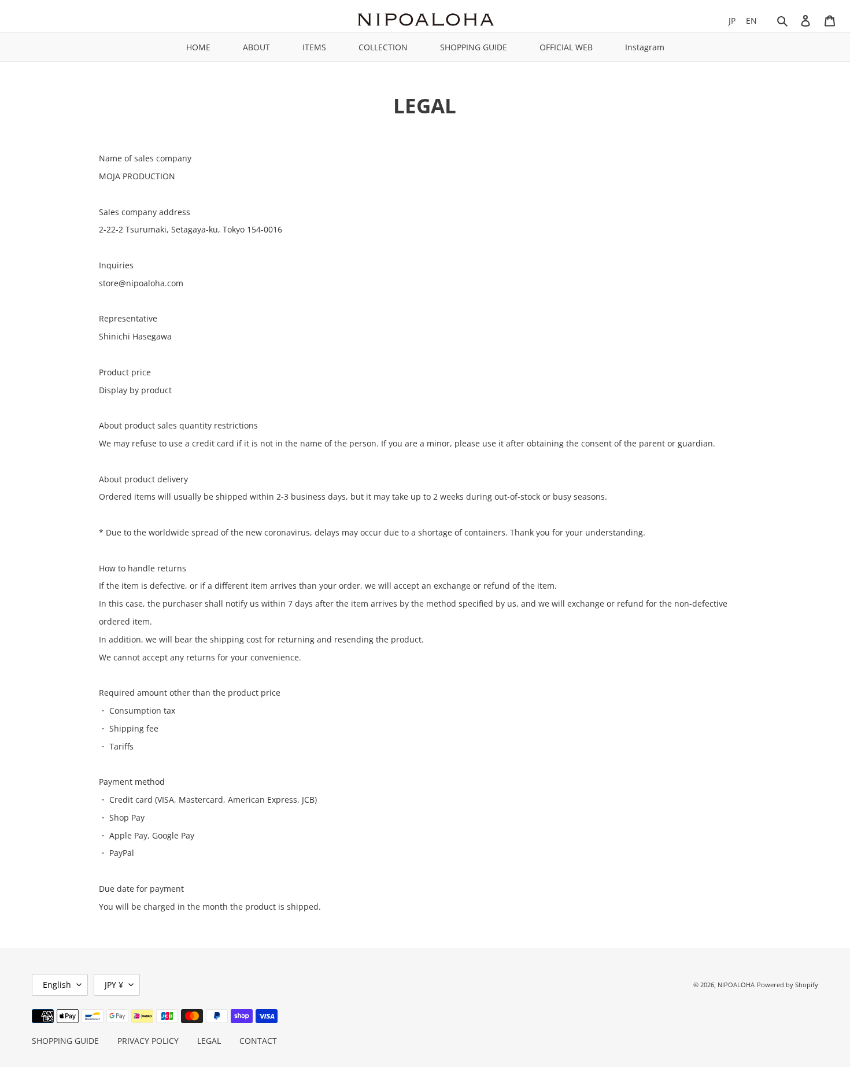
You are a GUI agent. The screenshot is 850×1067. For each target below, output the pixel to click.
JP (732, 20)
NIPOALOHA (736, 984)
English (57, 984)
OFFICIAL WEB (566, 47)
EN (751, 20)
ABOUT (256, 47)
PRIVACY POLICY (148, 1040)
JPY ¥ (114, 984)
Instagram (644, 47)
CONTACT (258, 1040)
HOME (198, 47)
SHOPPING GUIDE (473, 47)
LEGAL (209, 1040)
